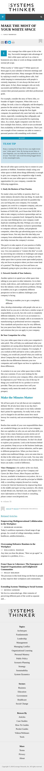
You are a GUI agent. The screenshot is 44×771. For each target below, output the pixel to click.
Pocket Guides (22, 729)
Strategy (22, 666)
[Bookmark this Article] (2, 508)
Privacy (22, 754)
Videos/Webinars (22, 733)
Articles (22, 717)
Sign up (8, 509)
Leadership (22, 639)
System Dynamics (22, 674)
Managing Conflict (22, 646)
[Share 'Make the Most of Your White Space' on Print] (13, 43)
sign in (16, 509)
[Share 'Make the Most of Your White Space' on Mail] (2, 43)
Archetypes (22, 631)
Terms (22, 750)
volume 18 (7, 501)
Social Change (22, 704)
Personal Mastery (22, 654)
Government (22, 696)
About (22, 758)
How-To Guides (22, 725)
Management (21, 643)
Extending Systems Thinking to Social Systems (22, 587)
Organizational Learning (22, 650)
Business (22, 688)
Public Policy (22, 658)
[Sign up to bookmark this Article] (40, 40)
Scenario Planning (22, 662)
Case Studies (22, 721)
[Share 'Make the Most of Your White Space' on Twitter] (9, 43)
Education (22, 692)
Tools (22, 737)
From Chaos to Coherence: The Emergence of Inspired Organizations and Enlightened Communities (21, 567)
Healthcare (22, 700)
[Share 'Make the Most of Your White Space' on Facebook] (6, 43)
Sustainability (22, 670)
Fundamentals (22, 634)
